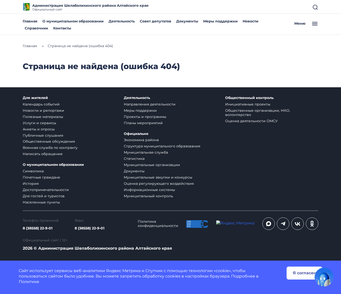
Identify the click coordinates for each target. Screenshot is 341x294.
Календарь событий (41, 104)
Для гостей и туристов (44, 196)
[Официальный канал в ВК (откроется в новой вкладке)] (297, 223)
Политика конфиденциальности (158, 223)
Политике (29, 281)
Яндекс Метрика (123, 270)
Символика (33, 171)
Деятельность (122, 21)
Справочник (36, 28)
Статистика (134, 158)
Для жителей (35, 98)
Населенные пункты (41, 202)
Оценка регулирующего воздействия (159, 183)
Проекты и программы (145, 116)
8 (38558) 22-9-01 (37, 228)
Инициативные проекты (247, 104)
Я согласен (304, 273)
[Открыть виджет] (324, 277)
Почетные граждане (41, 177)
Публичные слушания (43, 135)
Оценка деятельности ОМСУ (251, 121)
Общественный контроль (249, 98)
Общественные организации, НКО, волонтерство (257, 112)
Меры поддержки (220, 21)
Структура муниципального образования (162, 146)
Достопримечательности (46, 190)
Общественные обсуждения (49, 141)
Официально (136, 134)
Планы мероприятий (143, 123)
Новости (250, 21)
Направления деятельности (149, 104)
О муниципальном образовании (73, 21)
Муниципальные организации (152, 165)
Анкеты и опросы (39, 129)
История (31, 183)
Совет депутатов (155, 21)
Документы (187, 21)
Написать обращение (43, 154)
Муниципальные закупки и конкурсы (158, 177)
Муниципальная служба (146, 152)
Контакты (62, 28)
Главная (30, 21)
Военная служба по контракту (50, 147)
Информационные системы (149, 190)
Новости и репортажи (43, 110)
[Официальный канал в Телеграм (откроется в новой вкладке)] (283, 223)
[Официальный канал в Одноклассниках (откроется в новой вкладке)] (312, 223)
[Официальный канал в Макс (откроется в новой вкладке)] (268, 223)
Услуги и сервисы (39, 123)
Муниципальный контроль (148, 196)
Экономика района (141, 140)
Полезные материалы (43, 116)
